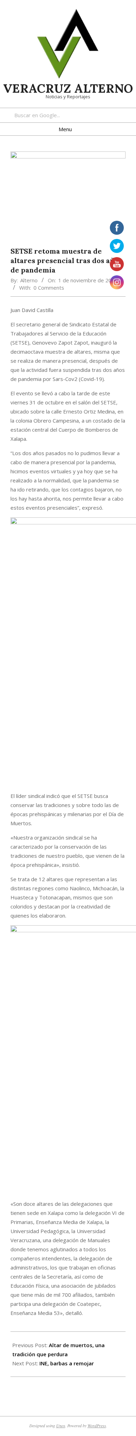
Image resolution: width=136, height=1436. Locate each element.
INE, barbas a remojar (66, 1363)
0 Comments (48, 287)
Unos (60, 1425)
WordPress (97, 1425)
